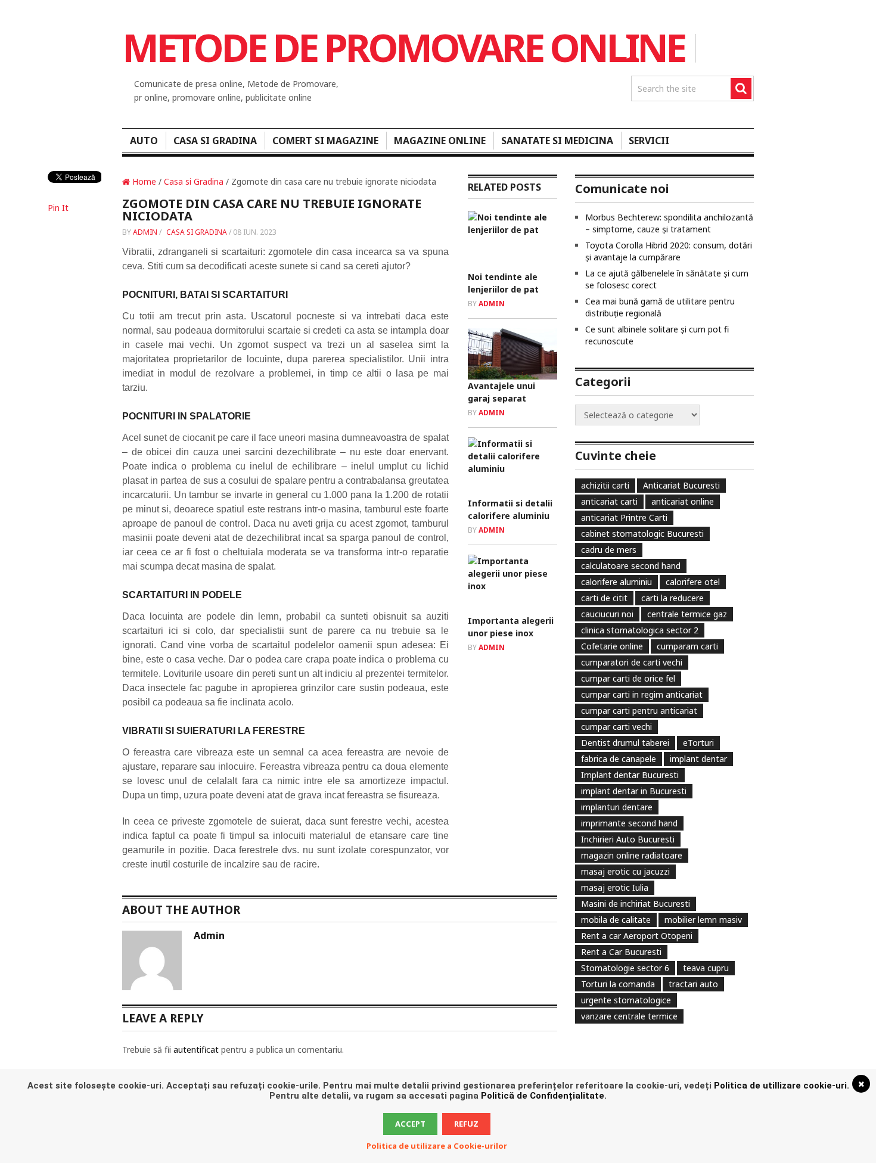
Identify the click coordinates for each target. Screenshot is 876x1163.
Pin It (58, 207)
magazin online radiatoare (631, 855)
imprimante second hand (629, 823)
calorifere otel (693, 581)
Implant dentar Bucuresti (630, 774)
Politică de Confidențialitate (542, 1095)
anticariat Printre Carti (624, 517)
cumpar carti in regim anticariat (642, 694)
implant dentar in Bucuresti (633, 791)
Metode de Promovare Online (403, 47)
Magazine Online (440, 140)
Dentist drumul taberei (625, 742)
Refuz (466, 1123)
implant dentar (698, 758)
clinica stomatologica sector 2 (639, 630)
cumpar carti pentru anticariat (639, 710)
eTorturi (698, 742)
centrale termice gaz (687, 614)
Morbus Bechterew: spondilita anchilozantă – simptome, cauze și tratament (669, 223)
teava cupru (706, 968)
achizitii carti (605, 485)
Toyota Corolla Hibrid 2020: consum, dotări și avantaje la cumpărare (668, 251)
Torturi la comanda (618, 984)
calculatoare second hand (631, 565)
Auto (144, 140)
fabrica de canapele (618, 758)
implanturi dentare (617, 807)
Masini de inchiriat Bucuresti (635, 903)
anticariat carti (609, 501)
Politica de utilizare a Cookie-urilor (436, 1145)
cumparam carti (687, 646)
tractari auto (693, 984)
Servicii (649, 140)
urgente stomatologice (626, 1000)
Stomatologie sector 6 (625, 968)
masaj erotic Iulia (614, 887)
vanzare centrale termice (629, 1016)
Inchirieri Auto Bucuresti (628, 839)
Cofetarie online (612, 646)
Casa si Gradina (215, 140)
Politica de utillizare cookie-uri (780, 1085)
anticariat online (682, 501)
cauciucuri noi (607, 614)
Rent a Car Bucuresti (621, 951)
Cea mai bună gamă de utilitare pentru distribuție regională (660, 307)
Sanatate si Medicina (557, 140)
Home (143, 181)
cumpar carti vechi (616, 726)
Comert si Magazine (325, 140)
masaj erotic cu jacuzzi (625, 871)
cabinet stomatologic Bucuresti (642, 533)
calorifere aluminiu (616, 581)
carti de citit (604, 598)
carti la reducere (672, 598)
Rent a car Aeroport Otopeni (636, 935)
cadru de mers (608, 549)
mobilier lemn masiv (703, 919)
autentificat (196, 1049)
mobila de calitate (616, 919)
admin (145, 232)
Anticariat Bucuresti (681, 485)
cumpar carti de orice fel (628, 678)
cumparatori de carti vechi (631, 662)
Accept (410, 1123)
